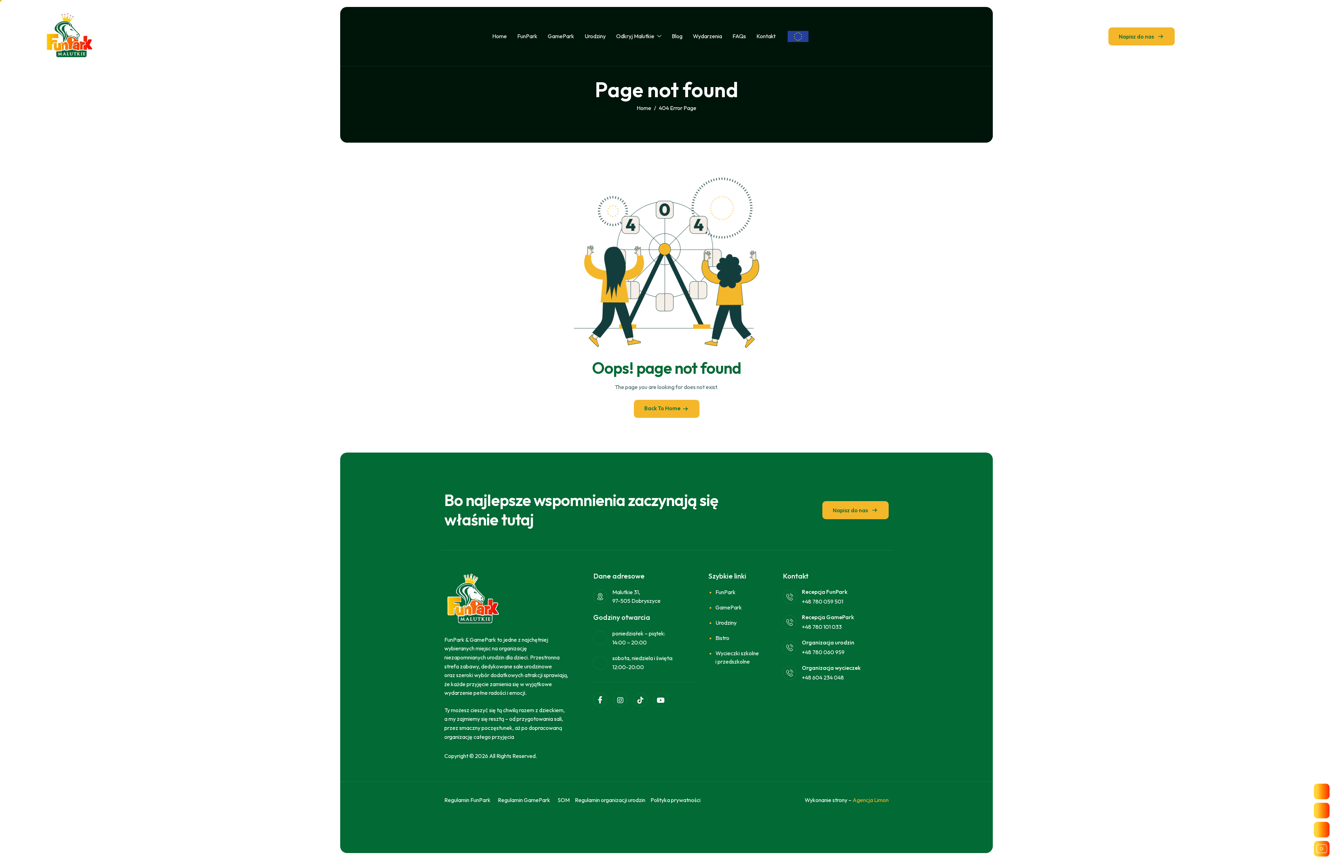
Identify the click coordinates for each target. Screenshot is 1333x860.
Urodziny (595, 36)
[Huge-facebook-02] (1322, 791)
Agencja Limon (871, 799)
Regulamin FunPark (467, 799)
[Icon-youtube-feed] (1322, 849)
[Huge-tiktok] (1322, 829)
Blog (677, 36)
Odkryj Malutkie (635, 36)
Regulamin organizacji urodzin (610, 799)
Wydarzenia (707, 36)
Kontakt (766, 36)
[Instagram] (620, 700)
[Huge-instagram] (1322, 810)
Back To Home (662, 408)
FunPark (527, 36)
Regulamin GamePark (524, 799)
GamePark (561, 36)
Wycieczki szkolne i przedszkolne (737, 657)
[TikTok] (640, 700)
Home (499, 36)
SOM (563, 799)
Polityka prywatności (676, 799)
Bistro (722, 637)
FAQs (739, 36)
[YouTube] (661, 700)
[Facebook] (600, 700)
